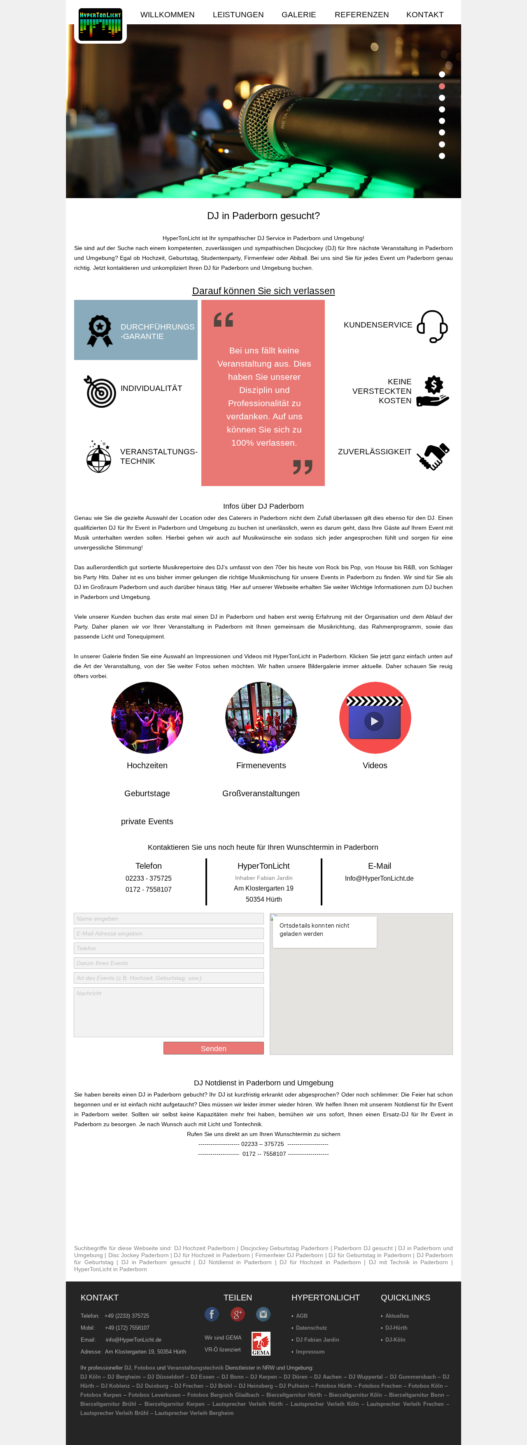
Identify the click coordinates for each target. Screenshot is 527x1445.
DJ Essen (203, 1377)
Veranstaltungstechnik (195, 1368)
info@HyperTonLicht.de (133, 1340)
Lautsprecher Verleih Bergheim (194, 1413)
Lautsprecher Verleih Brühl (114, 1413)
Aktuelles (397, 1316)
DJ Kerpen (263, 1377)
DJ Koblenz (115, 1386)
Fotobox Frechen (380, 1386)
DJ (127, 1368)
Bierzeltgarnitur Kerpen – (179, 1404)
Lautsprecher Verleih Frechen (405, 1404)
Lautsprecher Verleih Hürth (247, 1404)
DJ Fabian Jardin (317, 1340)
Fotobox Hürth (333, 1386)
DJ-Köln (395, 1340)
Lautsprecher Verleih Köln (325, 1404)
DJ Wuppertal (366, 1377)
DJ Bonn (233, 1377)
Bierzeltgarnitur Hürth (294, 1395)
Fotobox (144, 1368)
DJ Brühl (221, 1386)
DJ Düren (296, 1377)
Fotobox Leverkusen (154, 1395)
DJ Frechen (189, 1386)
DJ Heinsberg (256, 1386)
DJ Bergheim (124, 1377)
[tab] (442, 74)
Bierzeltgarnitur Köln (355, 1395)
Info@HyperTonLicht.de (379, 878)
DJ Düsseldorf (165, 1377)
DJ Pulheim (294, 1386)
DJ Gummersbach (413, 1377)
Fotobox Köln (425, 1386)
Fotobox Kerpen (100, 1395)
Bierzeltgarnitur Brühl (108, 1404)
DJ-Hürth (396, 1328)
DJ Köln (90, 1377)
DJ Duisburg (152, 1386)
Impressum (310, 1352)
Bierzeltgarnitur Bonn (416, 1395)
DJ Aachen (328, 1377)
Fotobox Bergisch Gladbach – (225, 1395)
